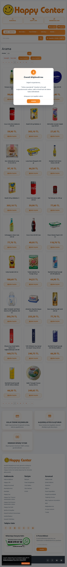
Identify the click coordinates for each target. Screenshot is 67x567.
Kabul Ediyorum (25, 563)
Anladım (33, 101)
